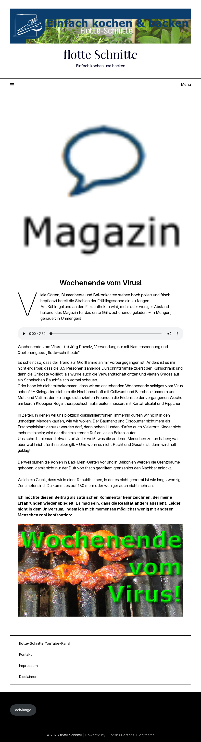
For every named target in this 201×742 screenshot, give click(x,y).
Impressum (28, 665)
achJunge (23, 710)
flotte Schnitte (100, 54)
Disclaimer (28, 676)
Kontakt (25, 654)
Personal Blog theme (138, 735)
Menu (186, 84)
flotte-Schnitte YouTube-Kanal (44, 643)
